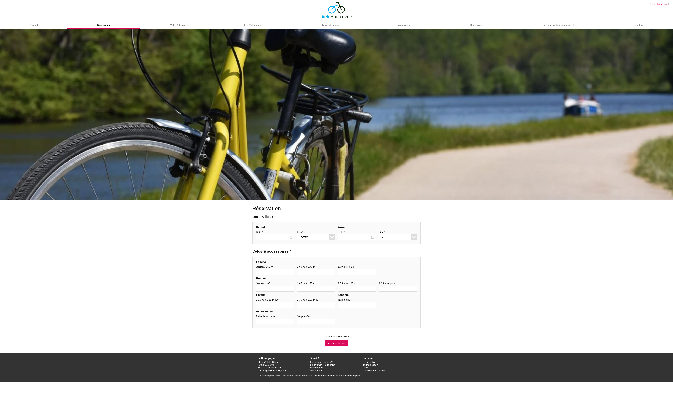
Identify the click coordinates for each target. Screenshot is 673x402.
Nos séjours (476, 25)
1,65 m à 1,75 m (306, 283)
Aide (365, 367)
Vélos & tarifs (177, 25)
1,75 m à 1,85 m (347, 283)
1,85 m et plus (387, 283)
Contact (639, 25)
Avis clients (404, 25)
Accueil (34, 25)
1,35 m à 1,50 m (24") (309, 299)
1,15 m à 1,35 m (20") (268, 299)
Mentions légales (351, 375)
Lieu (300, 232)
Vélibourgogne (337, 10)
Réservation (104, 25)
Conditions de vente (374, 370)
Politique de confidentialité (327, 375)
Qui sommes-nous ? (321, 362)
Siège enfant (304, 316)
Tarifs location (370, 364)
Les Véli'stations (253, 25)
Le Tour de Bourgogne (322, 364)
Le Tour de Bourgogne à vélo (559, 25)
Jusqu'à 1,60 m (264, 266)
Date (259, 232)
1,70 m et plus (346, 266)
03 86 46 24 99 (272, 367)
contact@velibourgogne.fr (272, 370)
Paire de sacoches (266, 316)
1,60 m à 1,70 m (306, 266)
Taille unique (345, 299)
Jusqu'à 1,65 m (264, 283)
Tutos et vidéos (330, 25)
